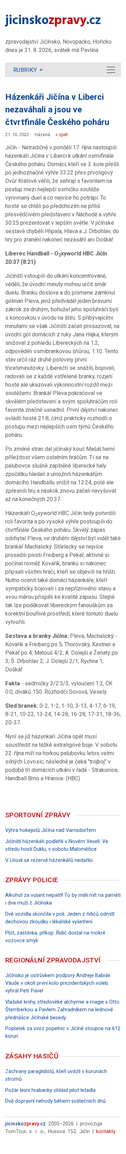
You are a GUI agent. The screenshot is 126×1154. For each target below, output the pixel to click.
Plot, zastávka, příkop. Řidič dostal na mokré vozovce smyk (55, 937)
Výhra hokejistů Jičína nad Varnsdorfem (50, 830)
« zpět (62, 134)
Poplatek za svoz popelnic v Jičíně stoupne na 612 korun (62, 1032)
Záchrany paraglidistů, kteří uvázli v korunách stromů (56, 1075)
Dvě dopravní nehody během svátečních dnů (55, 1101)
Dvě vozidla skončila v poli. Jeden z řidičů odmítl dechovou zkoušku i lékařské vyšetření (59, 918)
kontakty (105, 1131)
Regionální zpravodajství (53, 960)
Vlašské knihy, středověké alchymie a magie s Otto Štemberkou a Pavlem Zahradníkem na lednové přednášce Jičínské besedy (62, 1009)
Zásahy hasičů (31, 1056)
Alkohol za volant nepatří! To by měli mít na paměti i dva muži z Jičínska (63, 899)
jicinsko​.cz (53, 21)
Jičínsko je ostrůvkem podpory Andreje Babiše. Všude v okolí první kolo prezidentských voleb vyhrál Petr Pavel (58, 983)
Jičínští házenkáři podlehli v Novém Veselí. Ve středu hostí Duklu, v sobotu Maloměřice (56, 845)
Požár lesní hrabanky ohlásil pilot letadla (50, 1090)
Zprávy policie (31, 880)
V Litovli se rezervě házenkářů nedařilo (49, 860)
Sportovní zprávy (37, 815)
